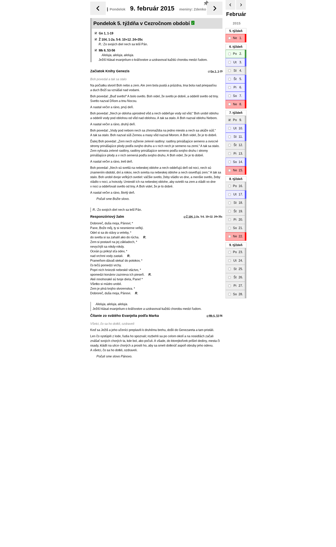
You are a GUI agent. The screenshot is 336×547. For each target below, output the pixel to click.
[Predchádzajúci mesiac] (230, 5)
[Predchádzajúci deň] (98, 8)
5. (235, 31)
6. (235, 46)
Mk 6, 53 (214, 315)
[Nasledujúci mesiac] (241, 5)
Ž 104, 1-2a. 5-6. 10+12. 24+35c (121, 39)
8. (235, 179)
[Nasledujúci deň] (214, 8)
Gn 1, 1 (214, 71)
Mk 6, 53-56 (107, 50)
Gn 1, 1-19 (106, 33)
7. (235, 112)
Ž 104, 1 (190, 216)
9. (235, 245)
